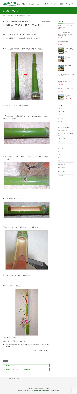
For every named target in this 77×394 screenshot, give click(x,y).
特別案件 (60, 142)
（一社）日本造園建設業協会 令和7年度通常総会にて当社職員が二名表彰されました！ (66, 34)
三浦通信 (60, 161)
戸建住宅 (60, 154)
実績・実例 (61, 111)
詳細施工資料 (61, 164)
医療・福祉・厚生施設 (63, 127)
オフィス (60, 114)
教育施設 (60, 121)
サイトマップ (20, 378)
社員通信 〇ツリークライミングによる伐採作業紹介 (18, 369)
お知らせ (60, 108)
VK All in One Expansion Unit (43, 390)
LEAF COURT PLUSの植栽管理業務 (69, 50)
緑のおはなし (45, 21)
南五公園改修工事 (69, 65)
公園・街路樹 (61, 138)
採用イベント (61, 148)
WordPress (25, 390)
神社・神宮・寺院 (62, 130)
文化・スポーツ (62, 124)
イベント (60, 145)
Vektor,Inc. (52, 390)
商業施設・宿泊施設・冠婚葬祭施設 (65, 134)
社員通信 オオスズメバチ (12, 365)
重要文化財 (61, 151)
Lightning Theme (32, 390)
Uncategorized (61, 167)
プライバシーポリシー (9, 378)
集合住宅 (60, 118)
